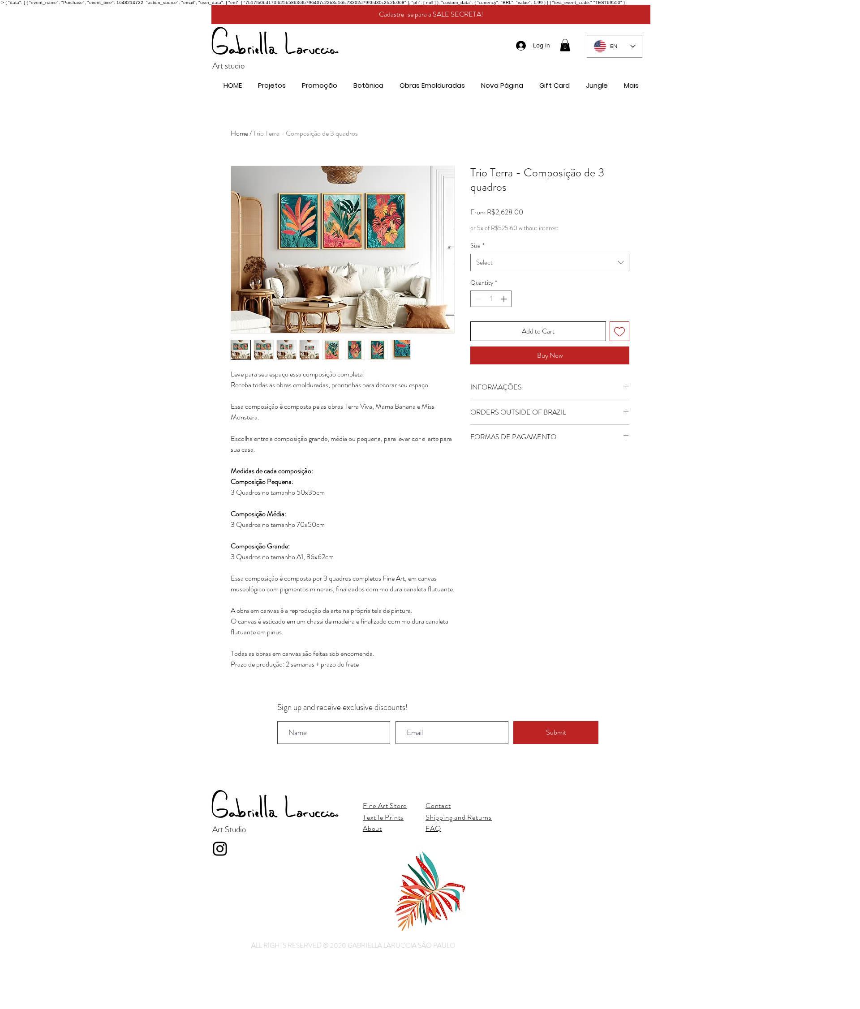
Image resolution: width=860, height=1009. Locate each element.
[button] (565, 45)
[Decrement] (477, 299)
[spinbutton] (491, 299)
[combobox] (549, 262)
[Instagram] (220, 848)
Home (239, 133)
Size (477, 245)
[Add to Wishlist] (619, 331)
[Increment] (504, 299)
